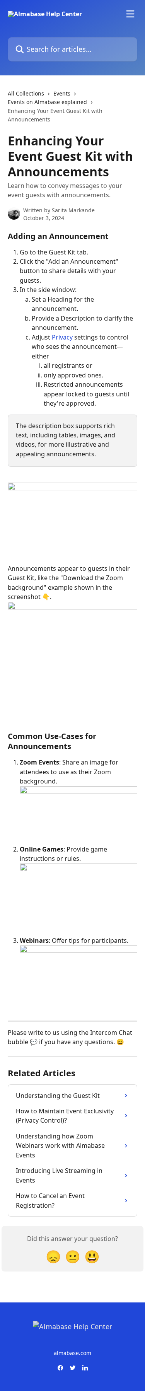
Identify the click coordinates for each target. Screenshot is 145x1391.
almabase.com (72, 1353)
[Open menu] (130, 14)
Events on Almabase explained (47, 102)
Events (61, 93)
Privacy (63, 337)
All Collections (26, 93)
